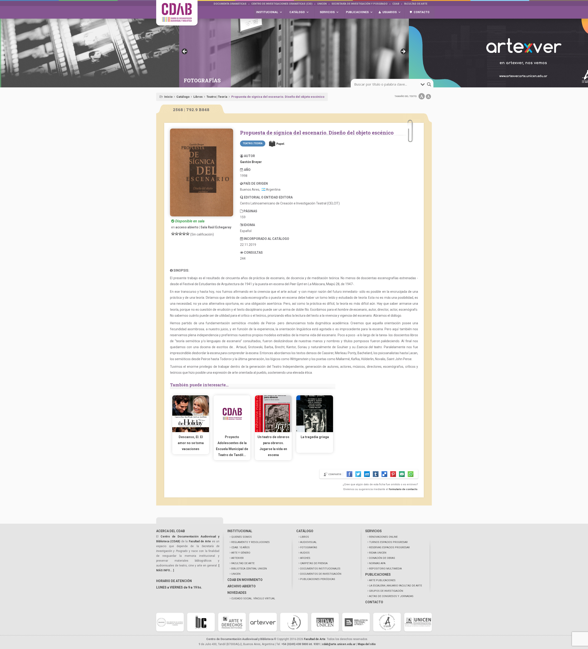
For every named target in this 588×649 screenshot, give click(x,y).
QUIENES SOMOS (241, 536)
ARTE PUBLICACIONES (382, 580)
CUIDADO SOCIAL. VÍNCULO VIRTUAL (253, 598)
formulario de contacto (403, 489)
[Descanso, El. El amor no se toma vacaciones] (190, 431)
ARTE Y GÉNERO (240, 552)
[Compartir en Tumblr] (376, 474)
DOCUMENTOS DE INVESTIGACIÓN (320, 573)
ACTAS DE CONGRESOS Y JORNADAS (391, 596)
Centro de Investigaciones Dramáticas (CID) (281, 3)
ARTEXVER (237, 558)
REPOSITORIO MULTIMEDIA (385, 568)
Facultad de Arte (415, 3)
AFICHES (305, 558)
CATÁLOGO (304, 531)
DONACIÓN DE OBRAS (382, 558)
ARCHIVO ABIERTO (241, 586)
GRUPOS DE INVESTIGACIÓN (386, 590)
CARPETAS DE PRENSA (314, 563)
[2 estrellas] (176, 233)
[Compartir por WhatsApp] (410, 474)
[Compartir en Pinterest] (393, 474)
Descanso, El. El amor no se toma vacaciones (191, 443)
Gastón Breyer (251, 162)
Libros (198, 96)
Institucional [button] (267, 12)
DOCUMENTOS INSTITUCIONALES (320, 568)
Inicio (168, 96)
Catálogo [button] (297, 12)
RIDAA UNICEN (377, 552)
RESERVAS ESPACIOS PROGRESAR (389, 547)
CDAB (395, 3)
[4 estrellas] (184, 233)
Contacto (422, 12)
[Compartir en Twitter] (358, 474)
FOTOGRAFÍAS (308, 547)
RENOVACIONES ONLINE (383, 536)
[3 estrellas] (180, 233)
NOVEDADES (236, 592)
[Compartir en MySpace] (367, 474)
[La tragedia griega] (314, 431)
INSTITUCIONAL (239, 531)
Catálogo (182, 96)
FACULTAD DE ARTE (242, 563)
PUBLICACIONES (378, 574)
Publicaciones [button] (357, 12)
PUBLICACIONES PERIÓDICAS (317, 579)
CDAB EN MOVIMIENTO (245, 580)
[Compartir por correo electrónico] (402, 474)
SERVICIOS (373, 531)
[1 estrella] (173, 233)
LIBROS (304, 536)
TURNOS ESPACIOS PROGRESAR (388, 542)
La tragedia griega (315, 437)
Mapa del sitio (367, 644)
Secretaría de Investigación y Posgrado (359, 3)
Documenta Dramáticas (230, 3)
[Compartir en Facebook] (349, 474)
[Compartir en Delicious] (384, 474)
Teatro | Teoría (216, 96)
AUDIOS (305, 552)
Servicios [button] (327, 12)
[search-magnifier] (429, 84)
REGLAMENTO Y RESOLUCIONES (250, 542)
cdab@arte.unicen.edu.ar (339, 644)
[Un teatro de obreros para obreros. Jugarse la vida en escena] (273, 431)
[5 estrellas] (187, 233)
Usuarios (389, 12)
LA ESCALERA (395, 585)
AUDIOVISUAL (308, 542)
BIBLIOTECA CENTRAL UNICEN (249, 568)
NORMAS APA (377, 563)
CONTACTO (374, 602)
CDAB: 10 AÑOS (240, 547)
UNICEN (322, 3)
